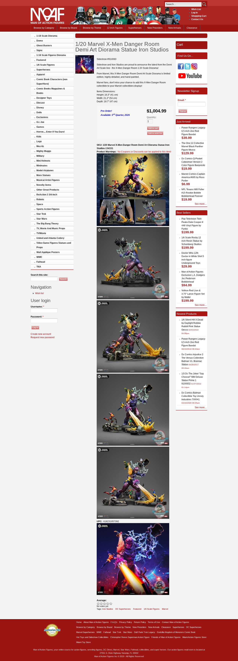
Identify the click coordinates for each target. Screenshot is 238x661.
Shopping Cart (198, 16)
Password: (37, 316)
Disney (40, 107)
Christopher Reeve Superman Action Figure (129, 637)
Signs (39, 50)
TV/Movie (41, 233)
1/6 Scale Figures (45, 65)
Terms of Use (154, 622)
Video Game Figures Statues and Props (53, 245)
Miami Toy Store (83, 642)
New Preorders (155, 28)
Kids (38, 136)
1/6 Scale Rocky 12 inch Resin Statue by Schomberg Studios (191, 241)
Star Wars (41, 218)
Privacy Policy (125, 622)
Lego (39, 141)
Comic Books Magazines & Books (50, 90)
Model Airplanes (45, 170)
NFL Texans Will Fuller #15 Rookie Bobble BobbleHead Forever (192, 192)
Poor (98, 603)
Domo (39, 40)
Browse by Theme (92, 28)
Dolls (39, 112)
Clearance (192, 28)
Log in (194, 12)
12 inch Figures (115, 28)
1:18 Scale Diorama (46, 36)
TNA (38, 266)
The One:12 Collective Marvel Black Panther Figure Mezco (192, 146)
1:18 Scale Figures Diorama (51, 55)
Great (107, 603)
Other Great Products (47, 189)
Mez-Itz (40, 146)
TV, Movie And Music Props (50, 228)
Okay (101, 603)
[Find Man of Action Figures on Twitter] (187, 68)
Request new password (42, 337)
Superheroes (134, 28)
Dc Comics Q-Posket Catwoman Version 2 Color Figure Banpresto (193, 162)
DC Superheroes (123, 609)
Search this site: (39, 275)
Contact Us (197, 19)
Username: (37, 306)
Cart (180, 44)
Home (79, 622)
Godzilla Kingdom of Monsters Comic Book (176, 632)
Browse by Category (44, 28)
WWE (39, 257)
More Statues (43, 175)
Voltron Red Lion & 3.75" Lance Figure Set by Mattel (193, 294)
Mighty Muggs (43, 151)
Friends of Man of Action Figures (166, 637)
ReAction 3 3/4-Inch (46, 194)
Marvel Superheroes (85, 632)
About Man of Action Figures (96, 622)
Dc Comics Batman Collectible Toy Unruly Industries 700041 (192, 396)
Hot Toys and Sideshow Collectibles (92, 637)
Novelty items (43, 185)
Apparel (40, 74)
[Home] (47, 23)
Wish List (196, 9)
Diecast (40, 102)
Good (104, 603)
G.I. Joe (40, 122)
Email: (182, 100)
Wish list (39, 293)
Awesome (110, 603)
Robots (40, 199)
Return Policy (140, 622)
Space (39, 204)
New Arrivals (174, 28)
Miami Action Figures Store (194, 637)
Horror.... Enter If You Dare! (50, 131)
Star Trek (41, 214)
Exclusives (42, 117)
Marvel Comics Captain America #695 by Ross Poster (193, 177)
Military (40, 156)
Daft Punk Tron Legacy (144, 632)
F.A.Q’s (114, 622)
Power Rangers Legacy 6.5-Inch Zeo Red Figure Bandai (193, 131)
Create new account (41, 334)
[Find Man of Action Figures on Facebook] (181, 68)
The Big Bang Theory (47, 223)
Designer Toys (44, 98)
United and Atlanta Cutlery (50, 238)
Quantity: (151, 117)
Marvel (165, 609)
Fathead (40, 262)
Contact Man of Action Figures (175, 622)
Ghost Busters (44, 45)
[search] (183, 4)
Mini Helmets (43, 160)
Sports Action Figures (48, 209)
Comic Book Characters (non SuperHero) (51, 81)
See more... (200, 204)
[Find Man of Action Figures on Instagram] (194, 68)
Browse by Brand (68, 28)
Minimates (41, 165)
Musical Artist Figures (48, 180)
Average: (102, 600)
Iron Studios (107, 609)
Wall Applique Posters (48, 252)
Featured (41, 60)
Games (40, 127)
